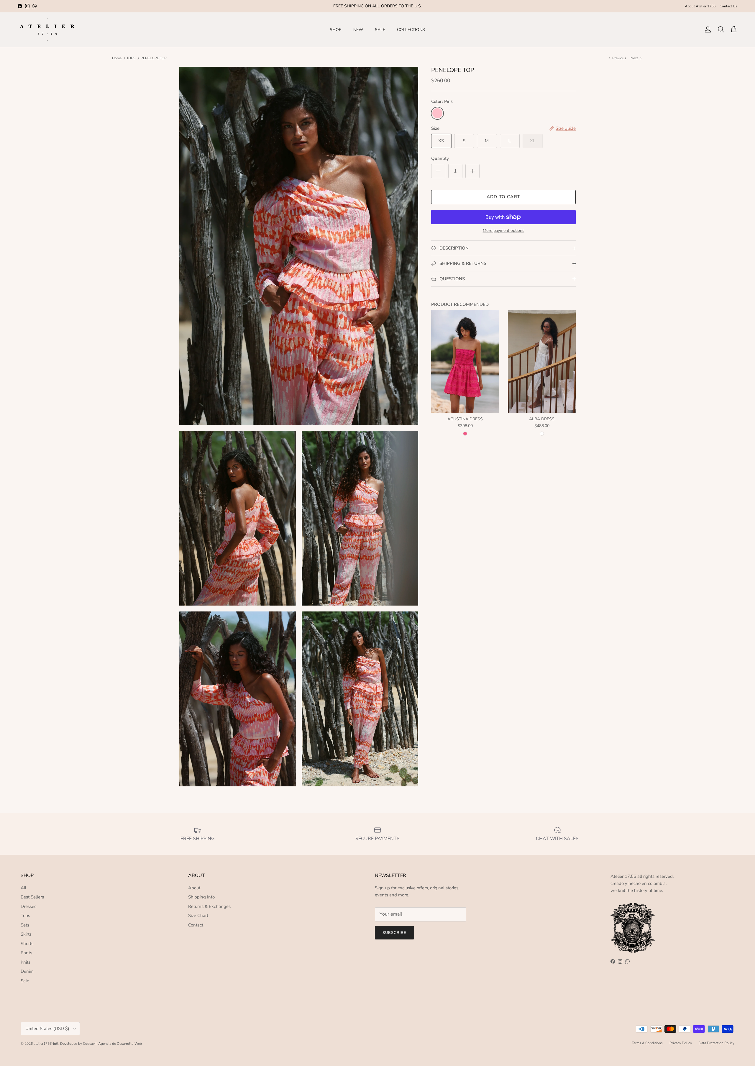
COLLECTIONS (411, 29)
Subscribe (394, 932)
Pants (26, 953)
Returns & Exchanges (209, 906)
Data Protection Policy (716, 1043)
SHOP (336, 29)
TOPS (131, 58)
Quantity (440, 158)
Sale (25, 981)
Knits (25, 962)
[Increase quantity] (472, 171)
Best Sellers (32, 897)
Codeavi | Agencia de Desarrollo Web (112, 1043)
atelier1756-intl (46, 1043)
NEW (358, 29)
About (194, 888)
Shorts (27, 944)
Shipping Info (201, 897)
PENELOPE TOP (154, 58)
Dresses (28, 906)
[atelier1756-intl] (47, 29)
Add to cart (503, 197)
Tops (25, 916)
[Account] (706, 29)
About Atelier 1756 (700, 6)
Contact (195, 925)
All (23, 888)
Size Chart (198, 916)
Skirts (26, 934)
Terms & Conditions (647, 1043)
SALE (380, 29)
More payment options (503, 230)
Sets (25, 925)
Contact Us (728, 6)
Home (117, 58)
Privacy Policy (680, 1043)
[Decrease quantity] (438, 171)
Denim (27, 971)
